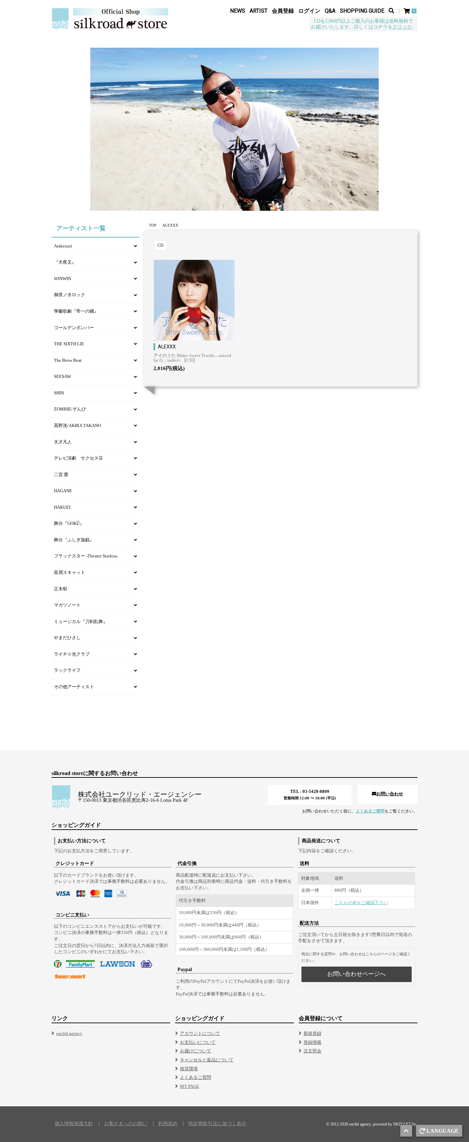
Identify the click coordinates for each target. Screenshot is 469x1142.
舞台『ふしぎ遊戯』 (74, 539)
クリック (402, 27)
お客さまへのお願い (125, 1123)
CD (160, 245)
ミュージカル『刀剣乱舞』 (80, 621)
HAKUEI (62, 507)
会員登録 (283, 11)
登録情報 (312, 1042)
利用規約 (168, 1123)
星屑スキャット (69, 572)
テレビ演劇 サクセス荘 (78, 458)
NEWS (237, 11)
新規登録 (312, 1033)
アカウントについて (200, 1033)
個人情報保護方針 (74, 1123)
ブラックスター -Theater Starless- (86, 555)
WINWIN (62, 278)
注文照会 (312, 1050)
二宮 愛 (61, 474)
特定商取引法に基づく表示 (217, 1123)
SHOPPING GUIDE (362, 11)
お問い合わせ (389, 793)
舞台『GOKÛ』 (69, 523)
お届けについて (195, 1050)
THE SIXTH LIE (69, 343)
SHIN (59, 392)
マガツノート (67, 605)
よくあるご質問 (370, 811)
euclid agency (69, 1033)
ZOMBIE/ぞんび (70, 409)
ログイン (309, 11)
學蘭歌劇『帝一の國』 (76, 311)
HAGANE (63, 490)
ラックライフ (67, 670)
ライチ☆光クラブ (72, 654)
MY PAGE (189, 1086)
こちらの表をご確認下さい (361, 902)
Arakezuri (63, 246)
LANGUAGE (442, 1131)
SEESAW (62, 376)
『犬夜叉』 (65, 262)
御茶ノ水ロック (69, 294)
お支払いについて (198, 1042)
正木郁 (60, 588)
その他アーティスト (74, 686)
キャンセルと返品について (206, 1059)
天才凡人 (63, 442)
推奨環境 (189, 1068)
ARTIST (258, 11)
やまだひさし (67, 637)
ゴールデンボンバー (74, 327)
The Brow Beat (68, 360)
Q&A (330, 11)
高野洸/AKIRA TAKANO (77, 425)
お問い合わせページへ (356, 974)
